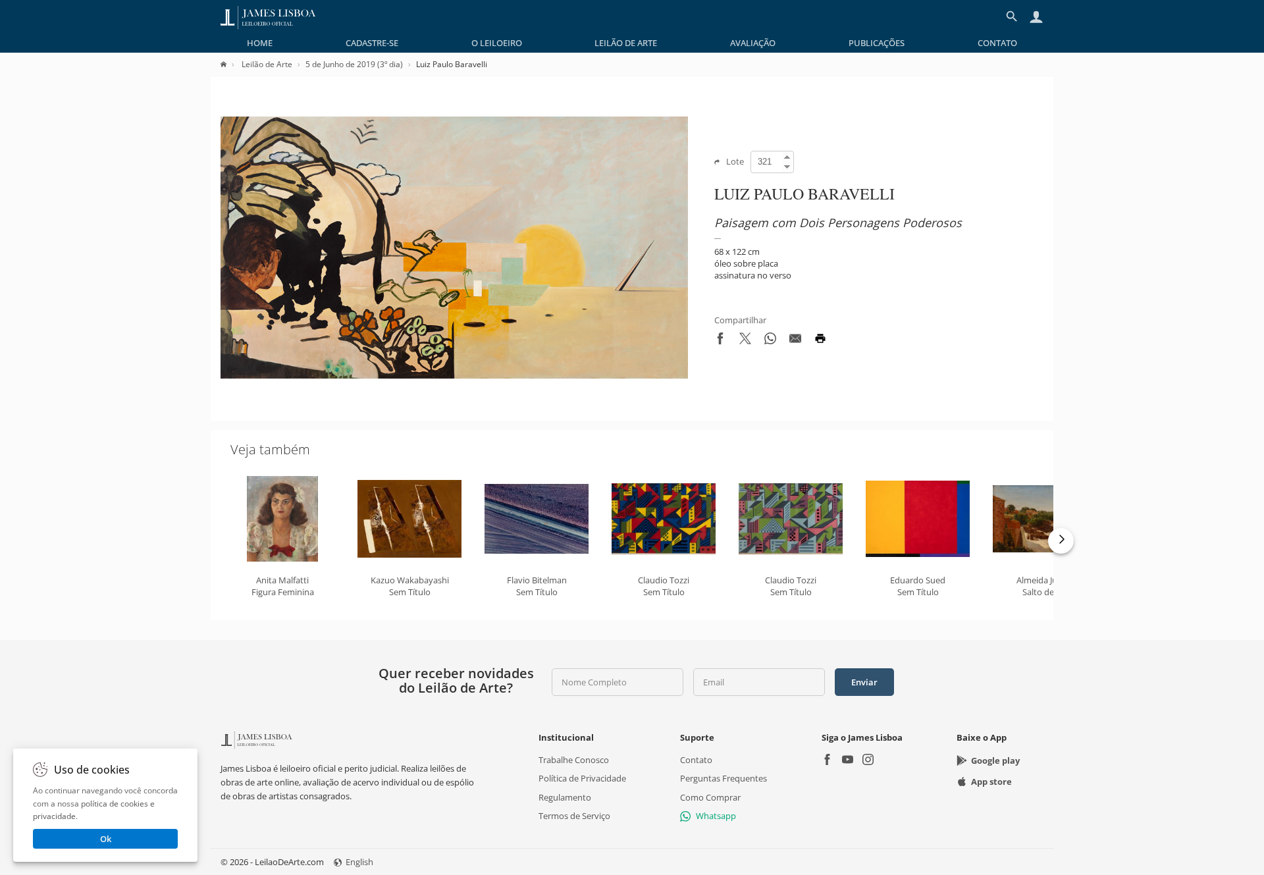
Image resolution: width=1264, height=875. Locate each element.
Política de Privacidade (582, 779)
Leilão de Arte (625, 43)
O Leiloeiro (496, 43)
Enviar (864, 682)
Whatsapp (716, 816)
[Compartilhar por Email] (795, 341)
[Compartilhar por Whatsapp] (770, 341)
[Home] (230, 64)
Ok (105, 839)
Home (260, 43)
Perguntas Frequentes (723, 779)
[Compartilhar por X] (745, 341)
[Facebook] (827, 761)
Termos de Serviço (574, 816)
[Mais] (1061, 541)
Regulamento (565, 797)
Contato (997, 43)
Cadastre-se (372, 43)
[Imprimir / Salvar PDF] (820, 341)
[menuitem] (260, 43)
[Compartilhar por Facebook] (720, 341)
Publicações (877, 43)
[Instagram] (868, 761)
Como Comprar (710, 797)
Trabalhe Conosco (574, 760)
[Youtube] (847, 761)
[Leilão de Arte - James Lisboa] (268, 16)
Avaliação (753, 43)
